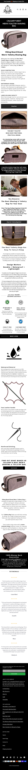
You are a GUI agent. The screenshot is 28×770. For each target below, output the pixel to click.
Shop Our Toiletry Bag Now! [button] (14, 222)
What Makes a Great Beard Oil (9, 706)
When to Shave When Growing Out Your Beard (12, 718)
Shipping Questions (7, 749)
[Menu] (25, 9)
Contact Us (5, 742)
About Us (5, 694)
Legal (4, 696)
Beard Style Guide (6, 716)
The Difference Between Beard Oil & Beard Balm (13, 721)
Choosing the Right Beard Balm (9, 709)
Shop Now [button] (14, 106)
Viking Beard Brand (15, 765)
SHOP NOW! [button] (14, 468)
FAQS (4, 745)
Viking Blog (5, 699)
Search (4, 735)
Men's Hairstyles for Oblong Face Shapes (11, 727)
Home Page (5, 738)
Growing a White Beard (7, 724)
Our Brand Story (6, 688)
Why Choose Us (6, 691)
